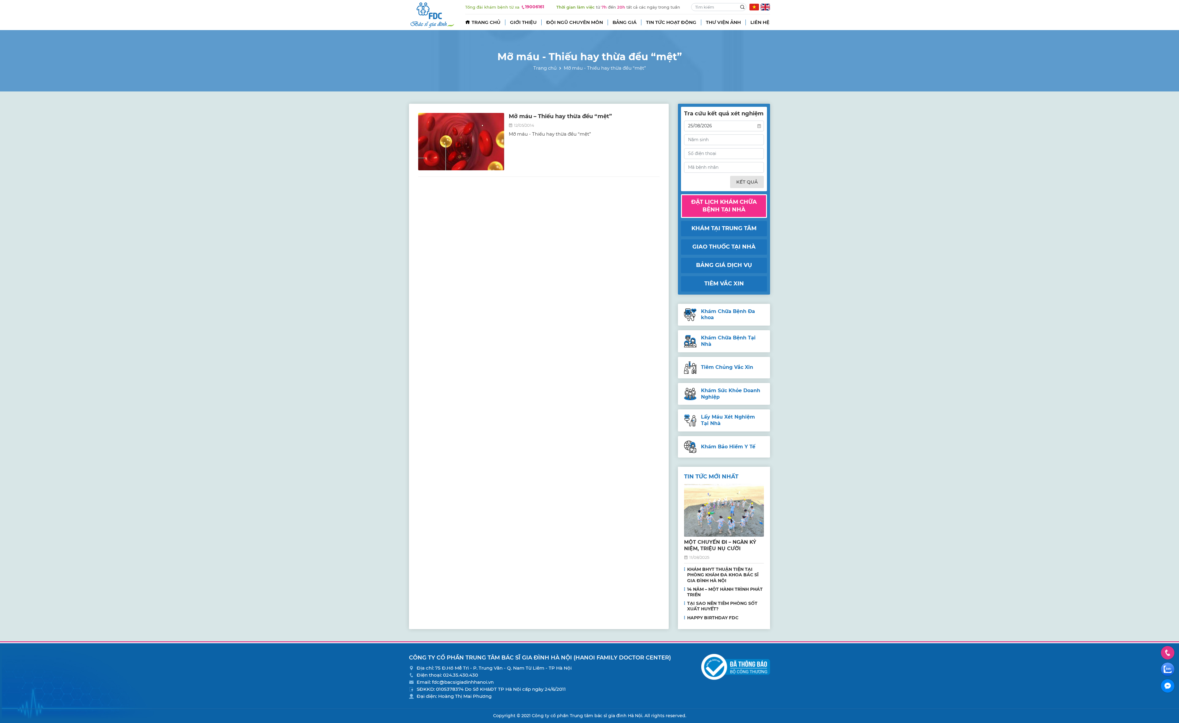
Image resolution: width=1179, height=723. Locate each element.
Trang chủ (486, 22)
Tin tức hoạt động (671, 22)
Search (742, 7)
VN (754, 7)
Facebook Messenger (1167, 686)
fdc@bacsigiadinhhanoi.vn (463, 682)
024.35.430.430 (460, 675)
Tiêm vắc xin (724, 283)
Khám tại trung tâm (724, 228)
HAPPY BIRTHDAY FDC (712, 618)
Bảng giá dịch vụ (724, 265)
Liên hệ (759, 22)
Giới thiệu (523, 22)
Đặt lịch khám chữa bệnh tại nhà (724, 206)
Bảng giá (624, 22)
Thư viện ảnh (723, 22)
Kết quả (747, 182)
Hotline (1167, 652)
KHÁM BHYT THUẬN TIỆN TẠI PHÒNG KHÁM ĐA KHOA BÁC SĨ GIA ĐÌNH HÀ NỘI (723, 574)
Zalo (1167, 669)
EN (765, 7)
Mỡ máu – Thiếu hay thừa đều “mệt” (560, 116)
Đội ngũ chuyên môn (574, 22)
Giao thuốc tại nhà (724, 246)
